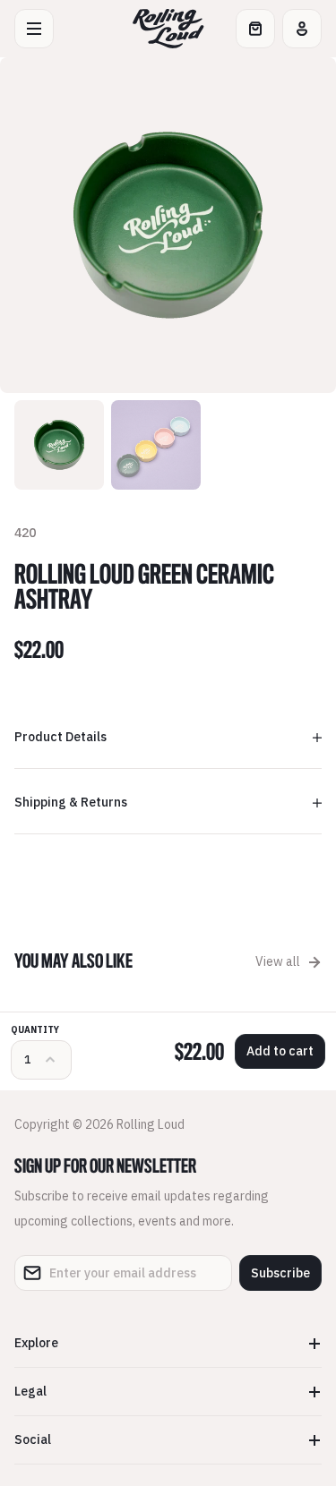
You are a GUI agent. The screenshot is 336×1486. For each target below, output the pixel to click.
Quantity (35, 1030)
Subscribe (280, 1273)
